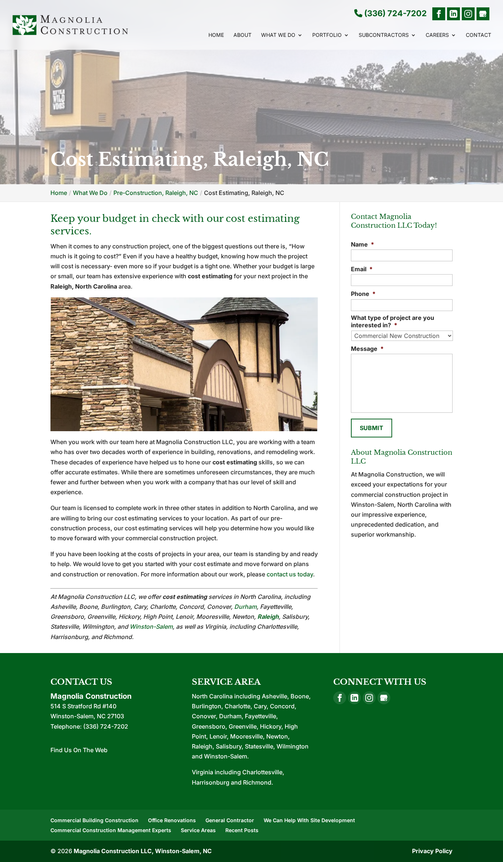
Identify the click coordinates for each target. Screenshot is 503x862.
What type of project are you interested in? (392, 321)
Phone (363, 293)
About (242, 35)
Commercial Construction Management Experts (110, 830)
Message (367, 348)
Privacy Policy (432, 851)
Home (216, 35)
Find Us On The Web (79, 750)
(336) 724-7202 (394, 13)
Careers (437, 35)
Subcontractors (384, 35)
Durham (245, 606)
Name (362, 244)
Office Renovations (172, 820)
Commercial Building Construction (94, 820)
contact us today (290, 574)
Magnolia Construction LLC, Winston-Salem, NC (143, 851)
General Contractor (229, 820)
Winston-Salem (151, 626)
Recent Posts (241, 830)
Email (362, 269)
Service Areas (198, 830)
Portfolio (327, 35)
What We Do (278, 35)
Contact (478, 35)
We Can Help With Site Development (309, 820)
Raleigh (268, 616)
